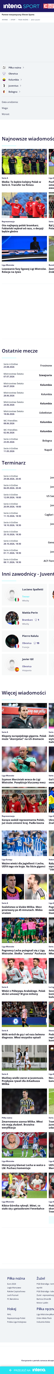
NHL (9, 1314)
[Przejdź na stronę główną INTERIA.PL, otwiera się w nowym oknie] (13, 6)
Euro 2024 (11, 1283)
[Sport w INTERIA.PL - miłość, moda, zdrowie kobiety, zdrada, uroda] (31, 6)
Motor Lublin (42, 1302)
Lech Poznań (12, 1295)
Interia (5, 20)
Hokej (11, 1308)
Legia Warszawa (14, 1287)
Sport (13, 20)
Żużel (41, 1278)
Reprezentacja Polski (16, 1318)
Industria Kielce (43, 1322)
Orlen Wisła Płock (44, 1318)
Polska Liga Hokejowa (16, 1322)
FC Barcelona (12, 1299)
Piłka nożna (23, 20)
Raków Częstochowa (16, 1291)
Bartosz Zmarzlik (44, 1299)
